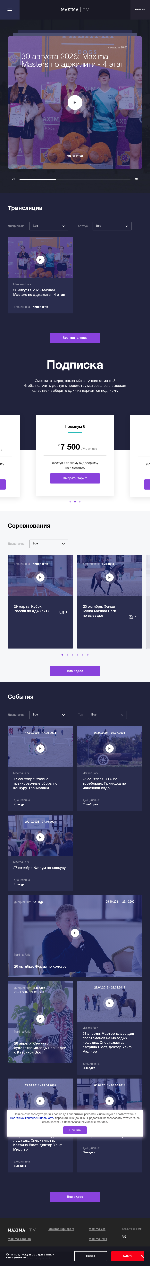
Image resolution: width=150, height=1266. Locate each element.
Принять (75, 1130)
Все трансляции (75, 338)
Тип (80, 715)
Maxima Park (98, 1239)
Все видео (75, 671)
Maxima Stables (19, 1239)
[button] (70, 501)
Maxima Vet (97, 1229)
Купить (127, 1256)
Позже (90, 1256)
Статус (83, 226)
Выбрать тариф (75, 478)
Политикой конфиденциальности (32, 1118)
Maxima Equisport (61, 1229)
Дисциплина (16, 226)
